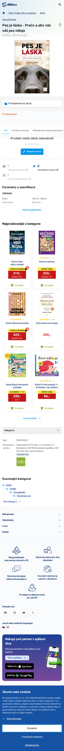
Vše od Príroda (9, 19)
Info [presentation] (6, 130)
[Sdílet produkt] (60, 25)
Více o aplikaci (15, 658)
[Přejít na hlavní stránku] (9, 4)
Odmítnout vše (32, 745)
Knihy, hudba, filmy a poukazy (22, 13)
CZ (7, 627)
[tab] (6, 130)
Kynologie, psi (24, 496)
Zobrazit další (30, 418)
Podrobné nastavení (32, 736)
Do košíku (19, 285)
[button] (32, 514)
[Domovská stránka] (3, 13)
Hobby (13, 489)
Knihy (42, 13)
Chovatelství (19, 492)
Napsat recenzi (34, 151)
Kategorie (9, 430)
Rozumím (32, 728)
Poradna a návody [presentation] (20, 130)
